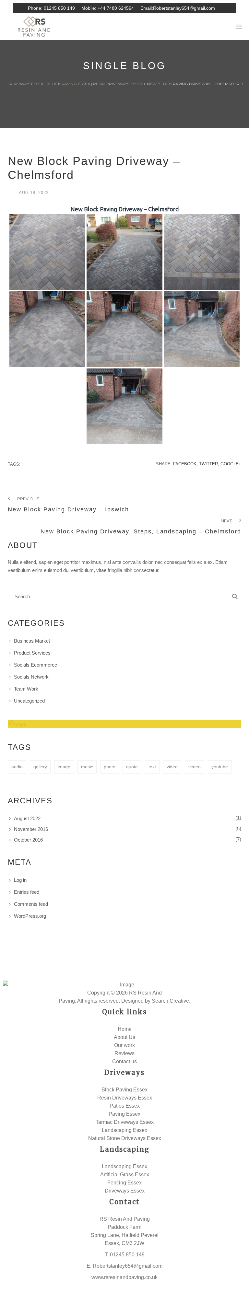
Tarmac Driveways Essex (125, 1122)
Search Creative (170, 1001)
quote (132, 766)
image (64, 766)
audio (17, 766)
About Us (124, 1037)
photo (109, 766)
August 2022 (27, 818)
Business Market (32, 641)
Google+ (230, 463)
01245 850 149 (59, 8)
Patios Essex (125, 1106)
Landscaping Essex (124, 1130)
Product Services (32, 653)
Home (125, 1029)
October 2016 (28, 840)
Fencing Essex (124, 1182)
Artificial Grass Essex (124, 1174)
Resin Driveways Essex (124, 1097)
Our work (124, 1045)
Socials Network (31, 677)
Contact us (124, 1061)
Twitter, (209, 463)
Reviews (124, 1053)
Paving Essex (124, 1114)
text (152, 766)
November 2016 (31, 829)
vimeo (194, 766)
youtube (219, 766)
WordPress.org (30, 916)
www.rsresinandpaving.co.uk (124, 1277)
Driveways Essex (125, 1190)
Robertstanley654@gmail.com (184, 8)
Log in (20, 880)
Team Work (26, 689)
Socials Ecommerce (35, 665)
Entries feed (26, 892)
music (87, 766)
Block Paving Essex (124, 1089)
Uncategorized (29, 701)
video (172, 766)
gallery (40, 766)
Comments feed (31, 904)
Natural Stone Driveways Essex (124, 1138)
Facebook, (185, 463)
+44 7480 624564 (116, 8)
